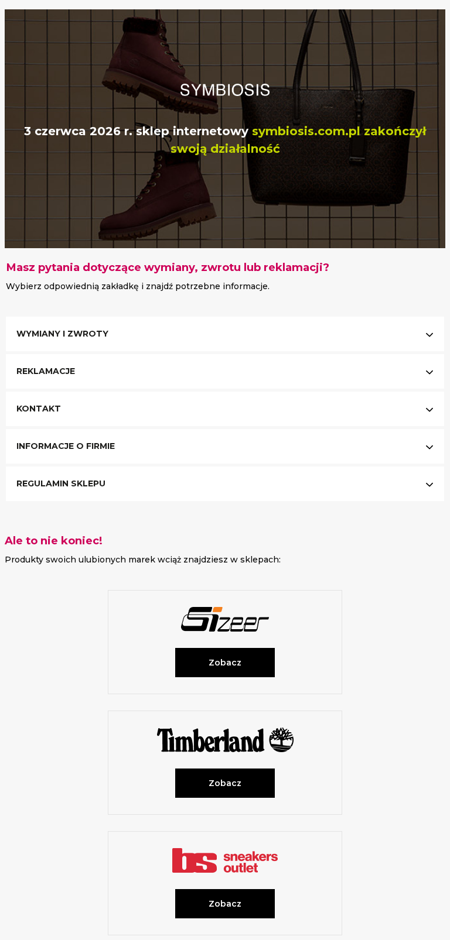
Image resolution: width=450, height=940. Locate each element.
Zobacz (225, 662)
